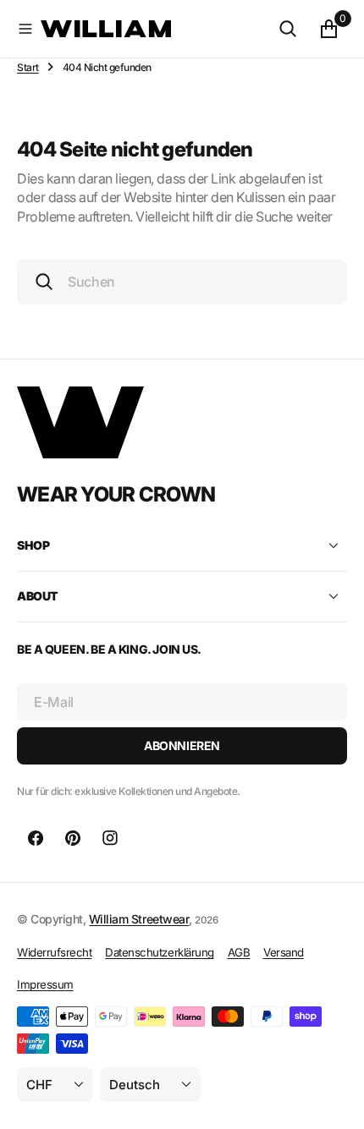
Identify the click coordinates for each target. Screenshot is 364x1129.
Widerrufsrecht (54, 952)
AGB (239, 952)
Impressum (45, 984)
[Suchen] (287, 28)
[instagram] (110, 838)
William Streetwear (139, 919)
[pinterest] (72, 838)
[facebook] (35, 838)
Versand (283, 952)
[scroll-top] (335, 1100)
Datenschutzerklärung (159, 952)
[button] (25, 28)
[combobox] (182, 282)
